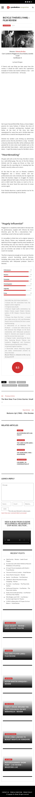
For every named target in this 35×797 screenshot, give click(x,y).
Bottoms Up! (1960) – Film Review (20, 413)
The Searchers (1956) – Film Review (24, 453)
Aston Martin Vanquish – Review (15, 575)
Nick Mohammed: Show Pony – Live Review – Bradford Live (15, 764)
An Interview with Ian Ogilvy (24, 434)
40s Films (12, 382)
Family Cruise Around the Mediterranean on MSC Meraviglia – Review (17, 709)
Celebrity (20, 430)
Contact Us (5, 792)
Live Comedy (8, 759)
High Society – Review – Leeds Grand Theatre (15, 627)
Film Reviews (7, 25)
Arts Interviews (22, 459)
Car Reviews (9, 678)
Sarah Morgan (23, 385)
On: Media (15, 794)
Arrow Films (21, 382)
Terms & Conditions (16, 792)
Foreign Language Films (9, 385)
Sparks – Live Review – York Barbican (17, 577)
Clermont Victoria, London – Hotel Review (18, 572)
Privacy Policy (27, 792)
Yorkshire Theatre (10, 623)
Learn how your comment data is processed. (14, 513)
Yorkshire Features (10, 734)
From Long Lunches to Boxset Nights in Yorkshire (17, 738)
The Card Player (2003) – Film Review (25, 443)
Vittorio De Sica (20, 51)
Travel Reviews (9, 704)
